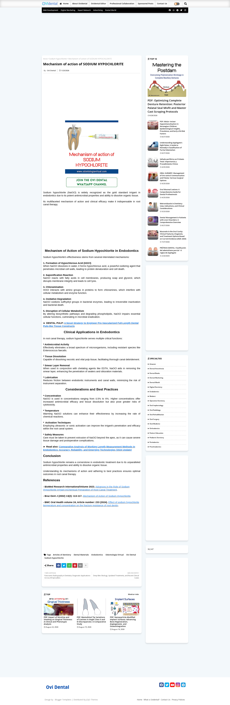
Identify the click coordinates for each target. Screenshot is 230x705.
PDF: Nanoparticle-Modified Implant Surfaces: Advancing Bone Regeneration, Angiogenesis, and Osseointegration (123, 621)
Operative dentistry (157, 401)
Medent (153, 396)
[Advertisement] (115, 33)
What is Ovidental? (151, 699)
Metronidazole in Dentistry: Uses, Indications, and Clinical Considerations (172, 206)
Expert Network (84, 10)
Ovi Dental (131, 554)
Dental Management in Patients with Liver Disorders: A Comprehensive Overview (173, 219)
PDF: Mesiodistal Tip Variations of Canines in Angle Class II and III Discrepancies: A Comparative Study (91, 620)
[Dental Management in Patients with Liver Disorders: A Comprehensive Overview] (153, 221)
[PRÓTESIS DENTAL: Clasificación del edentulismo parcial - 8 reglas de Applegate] (153, 251)
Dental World (110, 10)
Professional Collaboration (122, 3)
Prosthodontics (155, 447)
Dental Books (155, 373)
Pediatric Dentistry (157, 437)
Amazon (153, 364)
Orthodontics (155, 428)
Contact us (162, 3)
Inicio (45, 58)
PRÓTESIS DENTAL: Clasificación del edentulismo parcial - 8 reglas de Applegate (173, 250)
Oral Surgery (154, 419)
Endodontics (97, 554)
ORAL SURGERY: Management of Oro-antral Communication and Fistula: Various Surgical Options (172, 177)
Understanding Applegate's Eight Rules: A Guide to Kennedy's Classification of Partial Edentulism (171, 146)
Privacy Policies (178, 699)
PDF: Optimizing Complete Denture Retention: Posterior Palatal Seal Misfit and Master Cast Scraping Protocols (167, 106)
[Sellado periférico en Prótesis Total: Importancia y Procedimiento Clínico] (153, 162)
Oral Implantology (156, 405)
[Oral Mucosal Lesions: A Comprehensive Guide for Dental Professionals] (153, 193)
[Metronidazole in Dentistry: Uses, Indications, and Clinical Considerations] (153, 207)
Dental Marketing (156, 378)
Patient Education (156, 433)
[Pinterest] (74, 565)
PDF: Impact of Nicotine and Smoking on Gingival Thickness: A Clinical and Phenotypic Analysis (58, 620)
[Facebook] (58, 565)
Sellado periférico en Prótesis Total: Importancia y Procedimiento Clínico (172, 161)
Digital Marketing (68, 10)
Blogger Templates (63, 699)
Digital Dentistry (156, 387)
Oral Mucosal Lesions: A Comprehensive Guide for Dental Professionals (170, 191)
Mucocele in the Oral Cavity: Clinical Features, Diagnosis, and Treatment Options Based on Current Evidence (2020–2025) (173, 235)
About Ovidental (79, 3)
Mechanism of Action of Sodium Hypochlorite (106, 496)
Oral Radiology (155, 410)
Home (66, 3)
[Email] (80, 565)
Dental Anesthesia (157, 368)
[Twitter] (63, 565)
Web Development (50, 10)
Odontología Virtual (115, 554)
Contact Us (165, 699)
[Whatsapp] (69, 565)
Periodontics (154, 442)
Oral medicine (155, 424)
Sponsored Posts (145, 3)
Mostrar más (133, 594)
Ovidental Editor (98, 3)
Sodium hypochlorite (58, 58)
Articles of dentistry (62, 554)
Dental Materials (81, 554)
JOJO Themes (92, 699)
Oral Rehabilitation (157, 414)
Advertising (98, 10)
